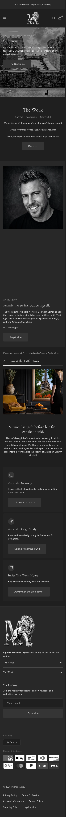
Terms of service (30, 797)
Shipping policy (11, 809)
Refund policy (36, 803)
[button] (4, 18)
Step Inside (15, 339)
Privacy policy (10, 797)
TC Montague (17, 789)
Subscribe (31, 715)
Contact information (13, 803)
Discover (32, 148)
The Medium (16, 64)
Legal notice (30, 809)
